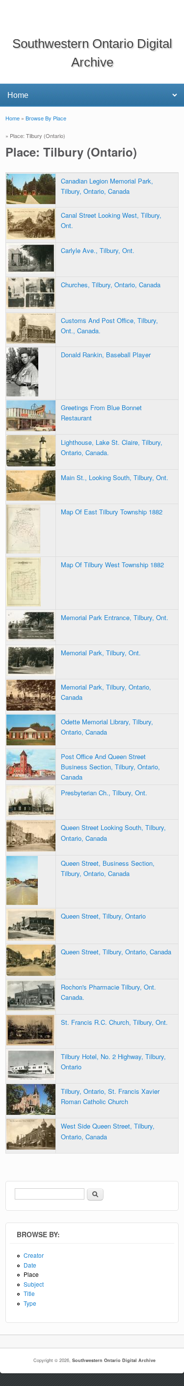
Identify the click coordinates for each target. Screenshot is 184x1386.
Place (31, 1274)
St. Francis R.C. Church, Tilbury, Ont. (114, 1022)
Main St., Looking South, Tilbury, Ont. (114, 477)
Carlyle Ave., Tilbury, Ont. (97, 250)
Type (30, 1303)
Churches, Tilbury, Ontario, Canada (110, 284)
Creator (34, 1255)
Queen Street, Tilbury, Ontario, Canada (116, 951)
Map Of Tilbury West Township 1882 (112, 564)
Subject (34, 1284)
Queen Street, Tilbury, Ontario (103, 916)
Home (12, 118)
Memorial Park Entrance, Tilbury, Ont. (114, 617)
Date (30, 1265)
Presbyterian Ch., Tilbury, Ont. (104, 792)
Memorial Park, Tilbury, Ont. (101, 652)
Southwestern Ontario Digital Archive (114, 1360)
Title (29, 1293)
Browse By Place (46, 118)
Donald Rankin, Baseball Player (106, 354)
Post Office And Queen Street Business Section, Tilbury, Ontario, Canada (110, 767)
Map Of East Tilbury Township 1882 (111, 511)
